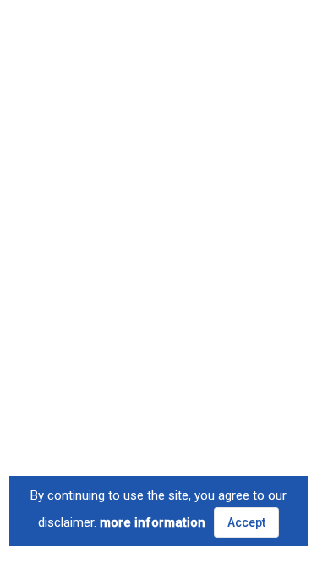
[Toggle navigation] (267, 42)
